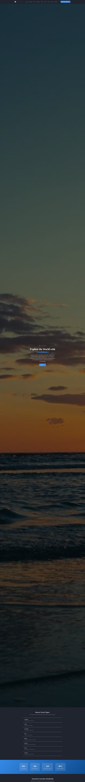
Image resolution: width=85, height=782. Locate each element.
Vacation (55, 1)
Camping (30, 1)
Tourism (48, 1)
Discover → (42, 364)
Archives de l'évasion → (65, 1)
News (42, 1)
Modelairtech (19, 1)
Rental (45, 1)
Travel (52, 1)
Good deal (38, 1)
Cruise (34, 1)
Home (27, 1)
